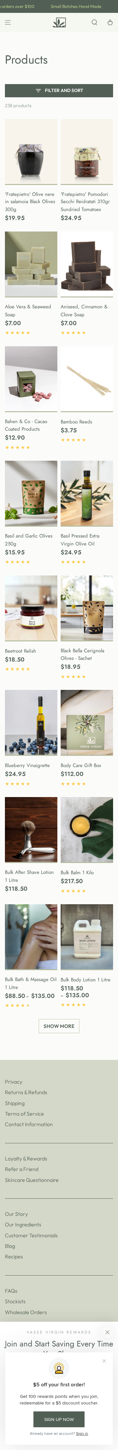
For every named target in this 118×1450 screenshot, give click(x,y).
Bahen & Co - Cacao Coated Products (26, 425)
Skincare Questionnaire (32, 1180)
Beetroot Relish (20, 651)
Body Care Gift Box (81, 765)
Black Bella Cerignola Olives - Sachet (82, 654)
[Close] (107, 1332)
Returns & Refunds (26, 1092)
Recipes (14, 1256)
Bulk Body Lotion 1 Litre (85, 979)
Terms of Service (24, 1113)
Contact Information (29, 1124)
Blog (10, 1246)
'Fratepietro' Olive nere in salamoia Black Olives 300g (30, 202)
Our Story (16, 1214)
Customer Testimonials (31, 1235)
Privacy (13, 1081)
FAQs (11, 1290)
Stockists (15, 1301)
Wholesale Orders (26, 1312)
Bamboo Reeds (76, 421)
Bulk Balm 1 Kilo (77, 872)
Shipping (15, 1103)
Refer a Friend (21, 1169)
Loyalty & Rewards (26, 1158)
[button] (94, 22)
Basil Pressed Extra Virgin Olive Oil (80, 539)
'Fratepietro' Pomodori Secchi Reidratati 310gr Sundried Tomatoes (85, 202)
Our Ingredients (23, 1224)
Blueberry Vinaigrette (27, 765)
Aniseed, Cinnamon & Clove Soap (84, 310)
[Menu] (8, 22)
